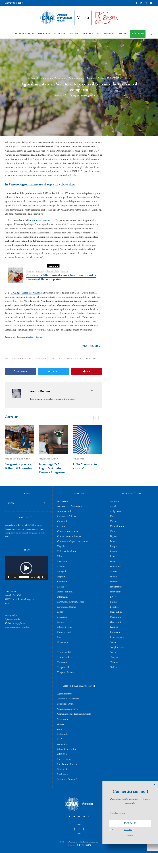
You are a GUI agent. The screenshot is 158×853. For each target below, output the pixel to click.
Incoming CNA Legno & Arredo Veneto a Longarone (52, 468)
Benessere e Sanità (65, 704)
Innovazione (115, 592)
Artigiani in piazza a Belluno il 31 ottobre (18, 466)
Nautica (60, 622)
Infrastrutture (116, 587)
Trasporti (114, 657)
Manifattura (115, 617)
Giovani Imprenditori (67, 749)
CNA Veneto (41, 359)
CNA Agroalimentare (23, 359)
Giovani (114, 571)
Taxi (59, 647)
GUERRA (62, 754)
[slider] (24, 577)
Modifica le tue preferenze (15, 623)
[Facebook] (136, 3)
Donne (113, 541)
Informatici (62, 597)
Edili (59, 556)
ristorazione (91, 359)
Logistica (114, 607)
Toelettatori (62, 662)
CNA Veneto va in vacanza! (85, 466)
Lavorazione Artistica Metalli (70, 602)
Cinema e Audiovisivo (67, 531)
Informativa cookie (13, 619)
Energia (113, 546)
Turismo (91, 78)
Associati (138, 33)
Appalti (113, 506)
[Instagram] (145, 3)
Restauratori (63, 642)
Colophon (71, 845)
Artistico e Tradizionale (68, 699)
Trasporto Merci (64, 667)
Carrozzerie (62, 521)
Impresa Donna (64, 759)
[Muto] (38, 577)
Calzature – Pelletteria (67, 516)
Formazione (115, 566)
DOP (53, 359)
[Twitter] (141, 3)
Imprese (43, 33)
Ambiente (114, 501)
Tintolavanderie (64, 657)
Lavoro (113, 597)
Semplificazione (117, 647)
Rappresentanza (77, 78)
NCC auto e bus (64, 627)
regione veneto (74, 359)
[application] (26, 568)
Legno (60, 612)
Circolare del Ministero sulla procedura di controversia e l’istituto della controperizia (61, 277)
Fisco (112, 561)
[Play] (8, 577)
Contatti (123, 33)
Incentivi (114, 581)
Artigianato (33, 78)
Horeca (60, 587)
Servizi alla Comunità (67, 779)
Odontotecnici (64, 632)
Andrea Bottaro (40, 391)
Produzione (62, 774)
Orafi (59, 637)
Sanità (64, 271)
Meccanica (62, 617)
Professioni (115, 632)
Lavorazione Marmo (66, 607)
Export (54, 458)
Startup (113, 652)
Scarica (39, 337)
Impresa (40, 271)
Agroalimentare (64, 694)
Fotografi (61, 571)
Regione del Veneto (40, 220)
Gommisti (62, 581)
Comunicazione (117, 526)
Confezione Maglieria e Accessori (72, 541)
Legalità (113, 602)
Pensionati (62, 769)
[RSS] (88, 816)
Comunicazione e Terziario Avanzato (74, 714)
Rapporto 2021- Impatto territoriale (19, 337)
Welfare (74, 33)
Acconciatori (63, 501)
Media (107, 33)
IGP (61, 359)
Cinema (113, 521)
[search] (44, 503)
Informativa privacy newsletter (17, 627)
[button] (26, 568)
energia (60, 724)
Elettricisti (62, 561)
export (60, 729)
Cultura (113, 531)
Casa (112, 516)
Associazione (23, 33)
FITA (59, 739)
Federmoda (62, 734)
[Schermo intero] (43, 577)
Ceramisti (61, 526)
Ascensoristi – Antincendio (69, 506)
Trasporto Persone (65, 672)
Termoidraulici (64, 652)
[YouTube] (150, 3)
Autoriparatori (64, 511)
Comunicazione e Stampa (69, 536)
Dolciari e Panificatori (67, 551)
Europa (30, 271)
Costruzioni (62, 719)
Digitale (61, 546)
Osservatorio (91, 33)
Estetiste (61, 566)
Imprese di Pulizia (65, 592)
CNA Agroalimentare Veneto (25, 293)
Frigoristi (61, 577)
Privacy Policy (11, 615)
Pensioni (114, 627)
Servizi (58, 33)
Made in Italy (47, 78)
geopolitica (62, 744)
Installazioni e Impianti (67, 764)
